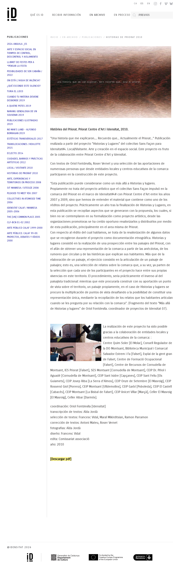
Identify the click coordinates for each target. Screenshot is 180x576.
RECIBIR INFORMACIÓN (66, 14)
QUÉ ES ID (36, 14)
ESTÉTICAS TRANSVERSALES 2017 (25, 138)
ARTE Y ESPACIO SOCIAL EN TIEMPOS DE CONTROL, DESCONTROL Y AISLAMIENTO (22, 53)
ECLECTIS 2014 (15, 153)
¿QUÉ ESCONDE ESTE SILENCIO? (24, 85)
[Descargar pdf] (60, 459)
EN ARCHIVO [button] (97, 14)
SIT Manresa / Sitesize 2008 (23, 187)
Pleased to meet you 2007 (22, 193)
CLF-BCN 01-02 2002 (18, 222)
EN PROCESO (122, 14)
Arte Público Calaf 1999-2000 (25, 227)
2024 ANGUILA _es (17, 43)
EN (148, 3)
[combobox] (152, 15)
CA (135, 3)
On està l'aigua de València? (23, 80)
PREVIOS (144, 14)
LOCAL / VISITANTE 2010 (20, 167)
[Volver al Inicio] (13, 15)
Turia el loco (15, 91)
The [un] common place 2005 (23, 216)
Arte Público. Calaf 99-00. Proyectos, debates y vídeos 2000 (23, 237)
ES (142, 3)
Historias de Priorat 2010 (22, 173)
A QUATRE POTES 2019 (19, 105)
